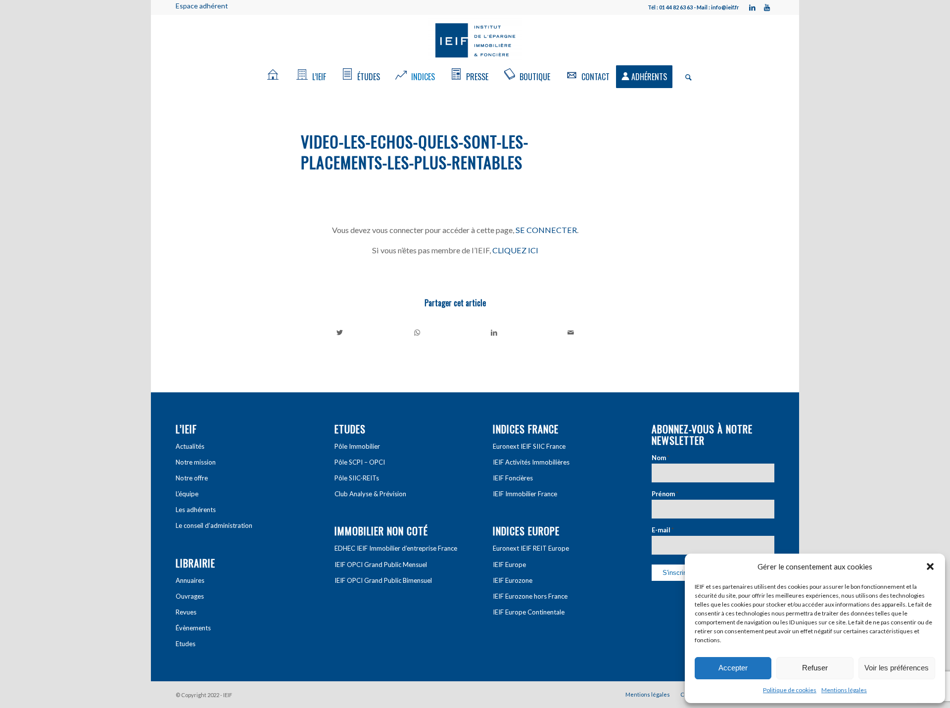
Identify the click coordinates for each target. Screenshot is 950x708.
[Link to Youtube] (767, 7)
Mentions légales (844, 690)
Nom (660, 458)
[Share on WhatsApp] (417, 332)
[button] (930, 566)
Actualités (190, 446)
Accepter (733, 667)
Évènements (193, 628)
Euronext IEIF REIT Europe (531, 548)
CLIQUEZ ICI (515, 250)
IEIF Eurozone (512, 580)
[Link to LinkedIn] (752, 7)
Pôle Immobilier (357, 446)
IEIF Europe (509, 564)
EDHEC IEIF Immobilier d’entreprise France (395, 548)
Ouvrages (190, 596)
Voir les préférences (896, 667)
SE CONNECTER (546, 230)
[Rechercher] (685, 76)
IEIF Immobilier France (525, 494)
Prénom (665, 494)
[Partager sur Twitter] (340, 332)
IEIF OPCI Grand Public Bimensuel (383, 580)
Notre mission (196, 462)
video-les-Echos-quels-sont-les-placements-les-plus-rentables (414, 152)
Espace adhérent (202, 5)
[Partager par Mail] (571, 332)
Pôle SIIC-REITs (356, 478)
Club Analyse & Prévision (370, 494)
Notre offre (192, 478)
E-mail (663, 530)
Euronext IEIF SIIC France (529, 446)
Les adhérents (196, 510)
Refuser (815, 667)
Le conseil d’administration (214, 525)
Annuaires (190, 580)
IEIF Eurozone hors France (530, 596)
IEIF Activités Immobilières (531, 462)
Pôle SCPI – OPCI (359, 462)
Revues (186, 612)
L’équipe (187, 494)
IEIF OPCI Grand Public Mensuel (380, 564)
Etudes (185, 644)
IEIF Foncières (513, 478)
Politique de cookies (789, 690)
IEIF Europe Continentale (529, 612)
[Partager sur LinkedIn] (494, 332)
